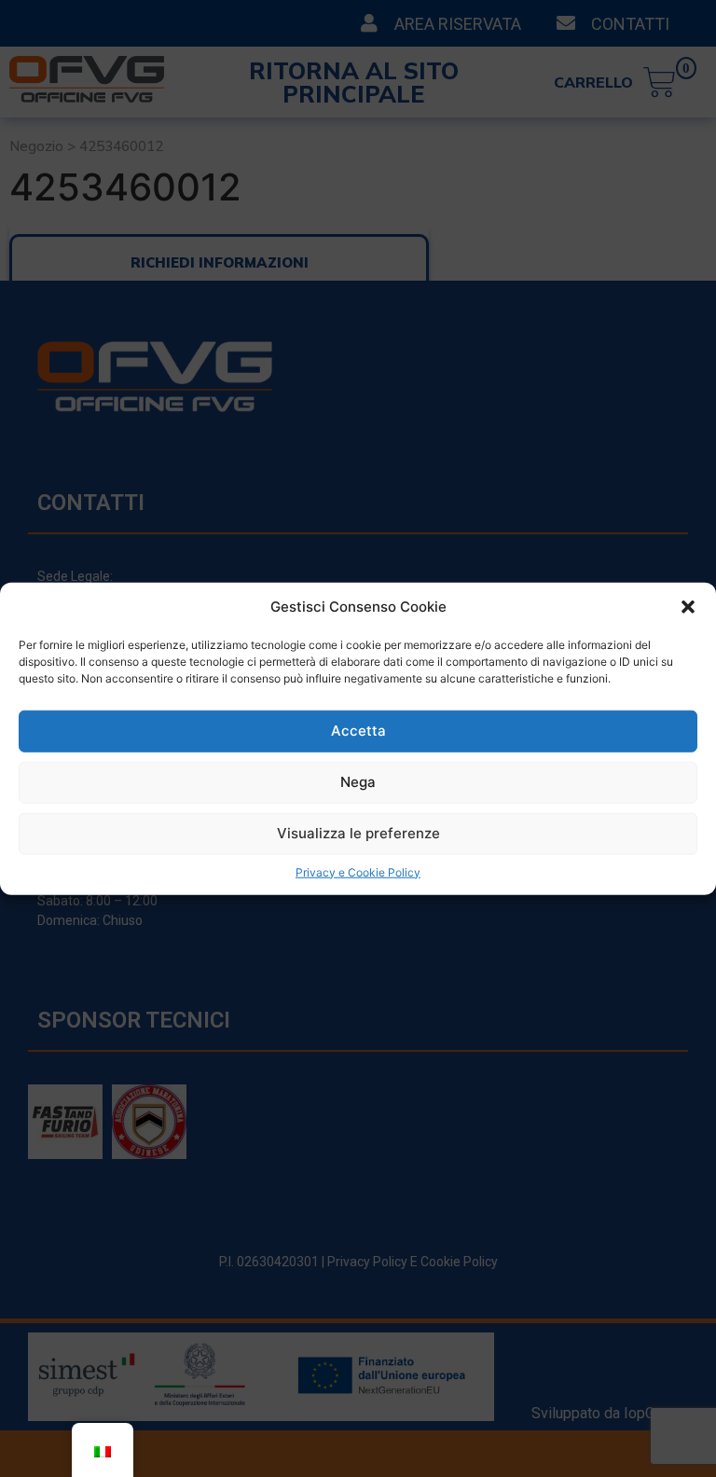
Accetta (358, 730)
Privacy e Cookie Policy (358, 871)
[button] (688, 607)
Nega (358, 782)
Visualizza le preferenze (358, 833)
